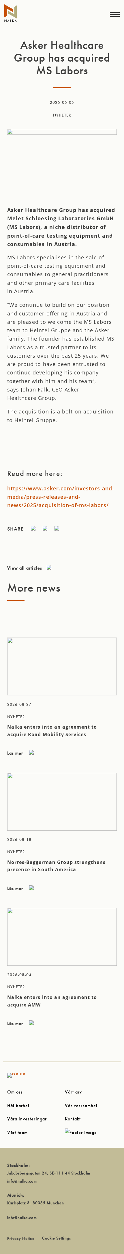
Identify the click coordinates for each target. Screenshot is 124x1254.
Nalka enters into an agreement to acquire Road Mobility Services (52, 731)
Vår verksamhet (81, 1105)
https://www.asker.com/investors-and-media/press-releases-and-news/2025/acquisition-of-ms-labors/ (60, 497)
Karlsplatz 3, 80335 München (35, 1202)
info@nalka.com (22, 1181)
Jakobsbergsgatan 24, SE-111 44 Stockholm (48, 1173)
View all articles (24, 568)
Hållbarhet (18, 1105)
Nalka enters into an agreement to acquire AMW (52, 1001)
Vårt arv (73, 1092)
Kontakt (73, 1119)
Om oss (15, 1092)
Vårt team (17, 1132)
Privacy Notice (21, 1238)
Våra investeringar (27, 1119)
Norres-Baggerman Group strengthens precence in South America (56, 866)
